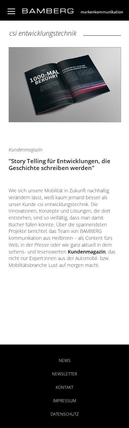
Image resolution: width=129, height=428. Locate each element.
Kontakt (64, 387)
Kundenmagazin (87, 251)
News (65, 360)
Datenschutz (65, 414)
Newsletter (64, 374)
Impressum (64, 401)
